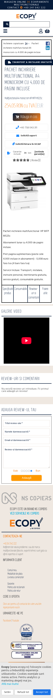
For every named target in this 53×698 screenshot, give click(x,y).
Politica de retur (14, 590)
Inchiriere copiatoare (13, 44)
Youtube (15, 620)
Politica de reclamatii (16, 587)
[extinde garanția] (39, 153)
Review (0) (36, 160)
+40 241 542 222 (35, 8)
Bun (38, 471)
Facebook (7, 620)
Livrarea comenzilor (16, 577)
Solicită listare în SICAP (28, 143)
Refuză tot (23, 692)
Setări (7, 692)
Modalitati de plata (15, 573)
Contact (13, 8)
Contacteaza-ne (12, 536)
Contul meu (12, 570)
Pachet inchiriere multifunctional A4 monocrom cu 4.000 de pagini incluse (21, 48)
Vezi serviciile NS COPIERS (24, 513)
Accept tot (42, 692)
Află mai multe (10, 684)
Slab (15, 471)
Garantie (11, 583)
